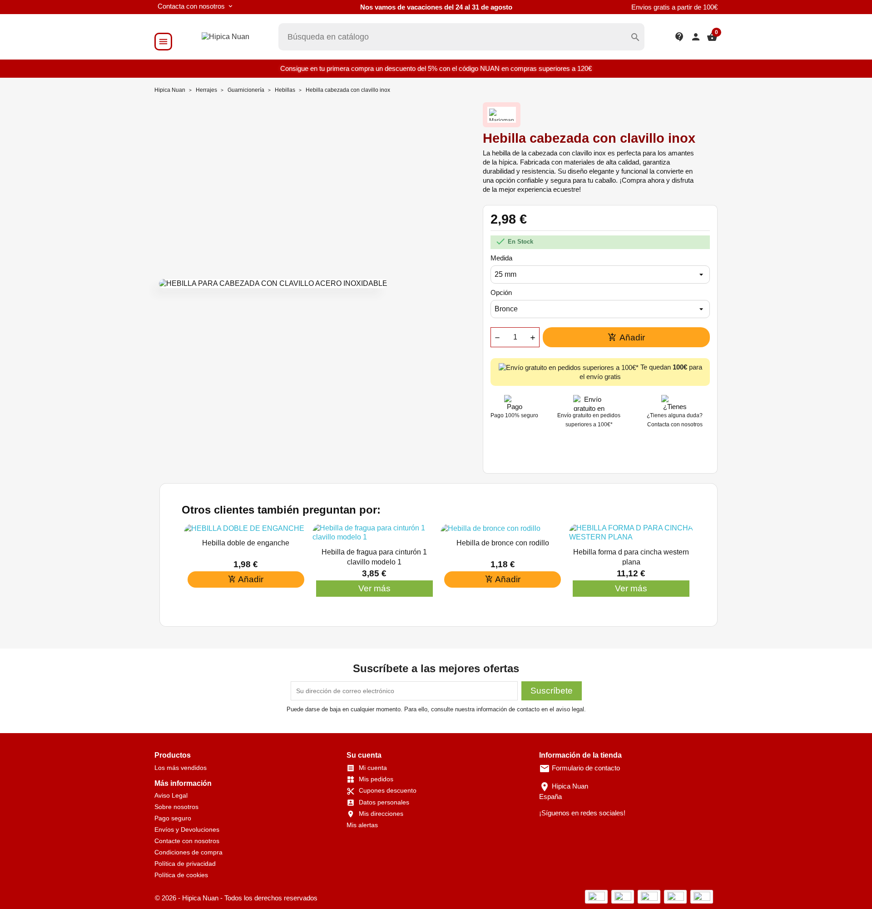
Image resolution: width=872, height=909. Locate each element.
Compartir (579, 454)
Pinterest (626, 454)
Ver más (374, 588)
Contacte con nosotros (186, 840)
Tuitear (602, 454)
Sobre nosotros (176, 806)
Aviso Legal (171, 795)
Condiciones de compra (188, 852)
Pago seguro (172, 818)
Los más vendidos (180, 767)
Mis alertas (362, 825)
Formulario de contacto (579, 768)
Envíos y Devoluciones (186, 829)
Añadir (626, 337)
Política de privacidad (185, 863)
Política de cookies (181, 875)
